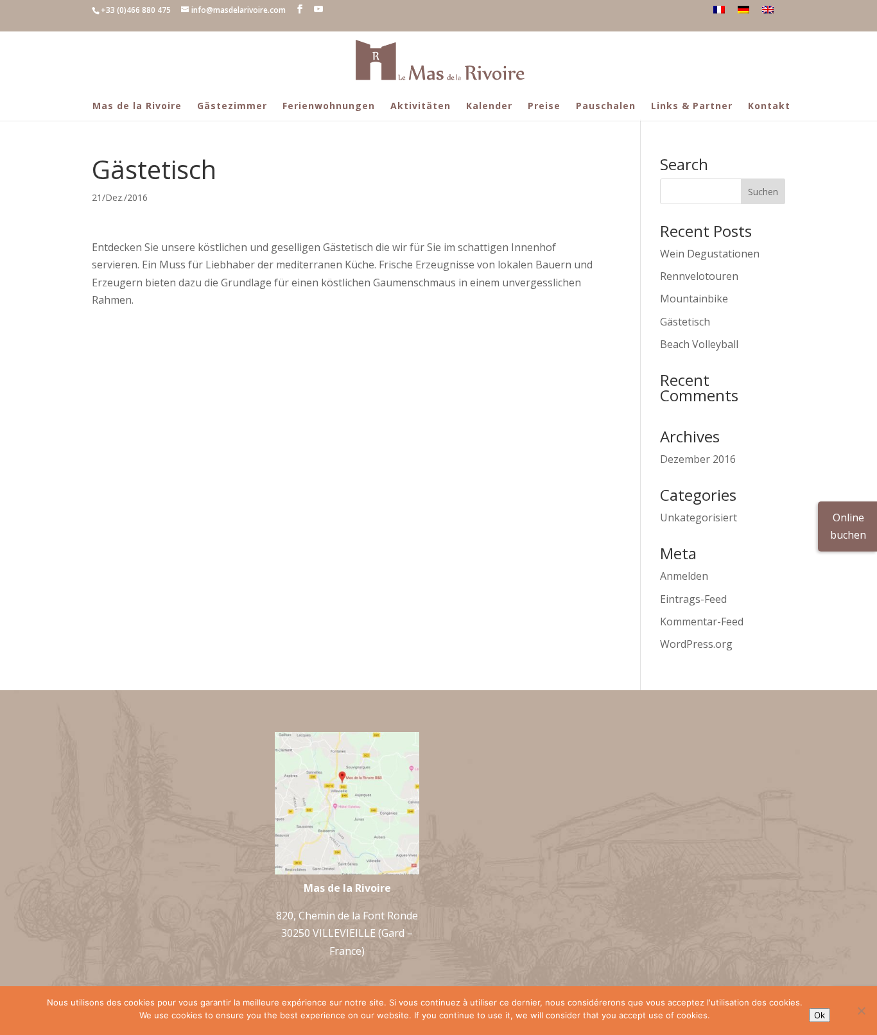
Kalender (489, 106)
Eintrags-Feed (693, 599)
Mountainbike (694, 298)
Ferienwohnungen (328, 106)
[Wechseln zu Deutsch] (743, 9)
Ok (819, 1015)
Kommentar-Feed (701, 621)
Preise (544, 106)
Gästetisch (685, 322)
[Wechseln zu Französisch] (719, 9)
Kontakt (769, 106)
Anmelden (684, 576)
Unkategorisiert (698, 517)
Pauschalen (606, 106)
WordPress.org (696, 644)
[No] (861, 1010)
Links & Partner (692, 106)
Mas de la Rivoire (137, 106)
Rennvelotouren (699, 276)
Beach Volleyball (699, 344)
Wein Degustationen (710, 254)
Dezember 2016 (698, 459)
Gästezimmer (232, 106)
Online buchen (848, 526)
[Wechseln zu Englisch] (768, 9)
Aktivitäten (420, 106)
